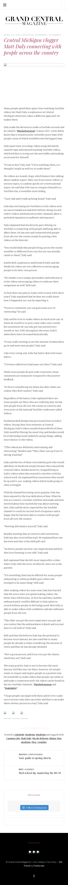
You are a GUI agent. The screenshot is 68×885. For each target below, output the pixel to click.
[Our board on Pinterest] (38, 852)
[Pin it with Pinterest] (24, 715)
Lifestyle (27, 35)
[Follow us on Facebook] (30, 852)
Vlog (34, 742)
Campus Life (13, 738)
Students (41, 35)
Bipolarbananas (26, 131)
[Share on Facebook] (7, 715)
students (26, 742)
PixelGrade (39, 865)
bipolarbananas (43, 684)
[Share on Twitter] (16, 715)
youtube (41, 742)
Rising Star (55, 738)
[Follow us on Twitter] (34, 852)
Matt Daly (26, 738)
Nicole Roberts (40, 738)
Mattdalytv (11, 688)
